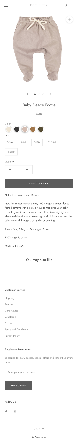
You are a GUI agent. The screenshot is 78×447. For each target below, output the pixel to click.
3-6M (23, 142)
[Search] (65, 5)
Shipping (9, 298)
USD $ (37, 428)
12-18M (52, 142)
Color (8, 123)
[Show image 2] (39, 94)
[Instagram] (15, 411)
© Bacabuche (39, 437)
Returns (9, 304)
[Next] (50, 94)
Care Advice (11, 311)
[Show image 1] (35, 94)
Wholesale (10, 317)
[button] (9, 129)
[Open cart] (72, 5)
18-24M (11, 152)
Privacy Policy (12, 336)
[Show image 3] (43, 94)
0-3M (10, 142)
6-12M (37, 142)
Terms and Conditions (16, 329)
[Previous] (27, 94)
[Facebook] (6, 411)
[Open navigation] (6, 4)
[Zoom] (69, 19)
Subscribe (18, 385)
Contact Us (10, 323)
